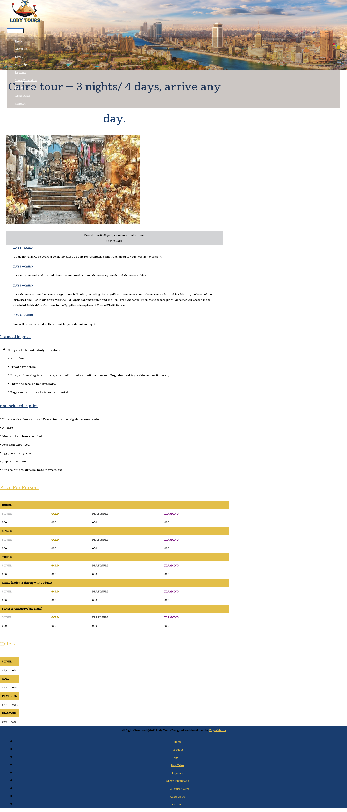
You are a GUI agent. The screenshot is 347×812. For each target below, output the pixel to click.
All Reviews (22, 96)
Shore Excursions (26, 80)
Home (19, 41)
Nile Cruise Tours (26, 88)
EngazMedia (217, 730)
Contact (20, 104)
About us (21, 49)
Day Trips (21, 64)
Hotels (7, 644)
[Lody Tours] (25, 13)
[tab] (114, 336)
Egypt (19, 57)
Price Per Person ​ (19, 487)
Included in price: (15, 336)
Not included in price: (19, 405)
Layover (20, 72)
